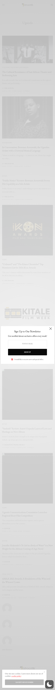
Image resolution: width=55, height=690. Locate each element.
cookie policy (16, 676)
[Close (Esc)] (50, 330)
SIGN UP (27, 352)
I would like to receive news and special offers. (29, 359)
